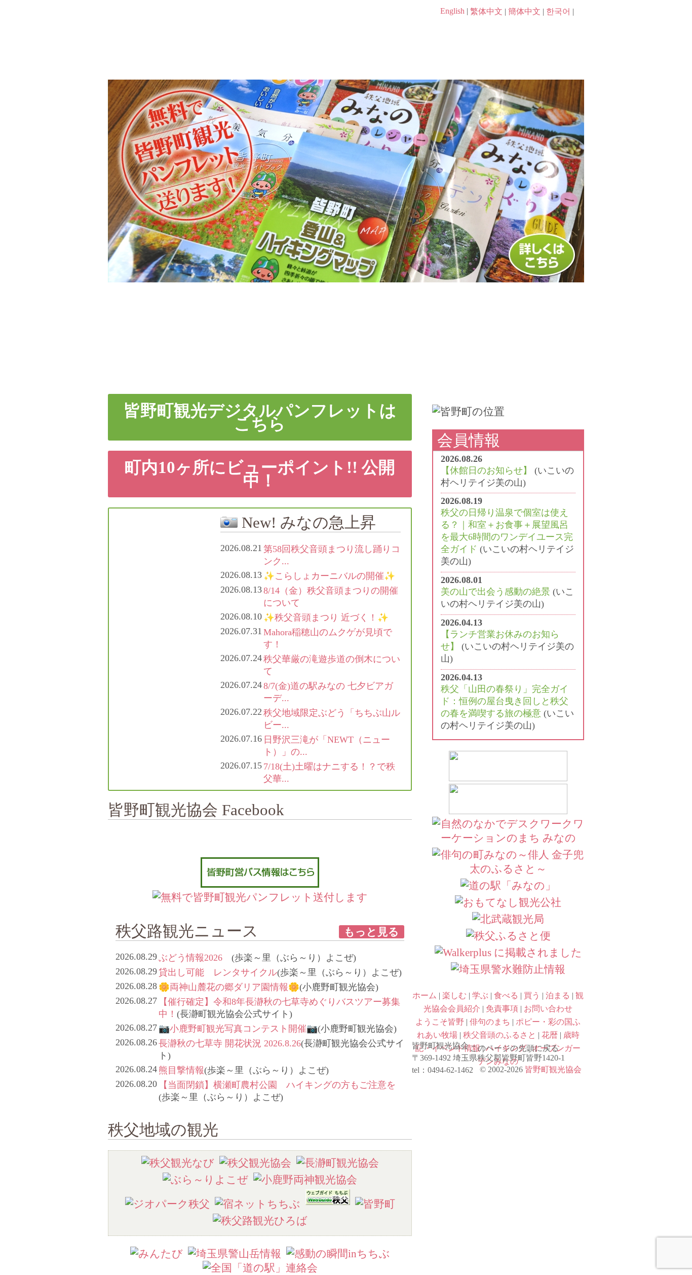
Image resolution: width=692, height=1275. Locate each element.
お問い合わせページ (526, 30)
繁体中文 (486, 11)
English (452, 11)
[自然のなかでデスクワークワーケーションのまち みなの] (508, 838)
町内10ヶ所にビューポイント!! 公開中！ (260, 474)
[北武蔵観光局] (508, 919)
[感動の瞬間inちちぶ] (338, 1253)
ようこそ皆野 (166, 310)
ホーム (142, 59)
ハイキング (406, 354)
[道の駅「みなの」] (508, 885)
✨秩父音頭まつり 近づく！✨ (326, 617)
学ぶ (298, 59)
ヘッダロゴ (176, 25)
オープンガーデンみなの (525, 354)
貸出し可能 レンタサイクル (218, 972)
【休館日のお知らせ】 (486, 470)
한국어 (558, 11)
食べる (380, 59)
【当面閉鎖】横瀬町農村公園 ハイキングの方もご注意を (277, 1085)
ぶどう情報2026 (195, 958)
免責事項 (502, 1008)
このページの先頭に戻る (574, 1045)
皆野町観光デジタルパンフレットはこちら (260, 417)
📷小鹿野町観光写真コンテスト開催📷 (238, 1029)
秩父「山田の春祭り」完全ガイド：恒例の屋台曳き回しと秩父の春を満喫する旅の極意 (504, 701)
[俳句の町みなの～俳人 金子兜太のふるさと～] (508, 869)
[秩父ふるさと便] (508, 935)
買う (462, 59)
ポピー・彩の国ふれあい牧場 (166, 354)
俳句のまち (286, 310)
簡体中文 (524, 11)
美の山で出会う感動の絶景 (495, 592)
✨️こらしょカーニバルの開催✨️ (329, 576)
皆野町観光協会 (553, 1069)
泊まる (543, 59)
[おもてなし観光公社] (508, 902)
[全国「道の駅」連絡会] (260, 1267)
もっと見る (371, 931)
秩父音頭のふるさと (286, 354)
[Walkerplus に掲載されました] (508, 952)
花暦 (406, 310)
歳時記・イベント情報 (525, 310)
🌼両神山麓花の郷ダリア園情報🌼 (229, 987)
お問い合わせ (548, 1008)
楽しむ (217, 59)
